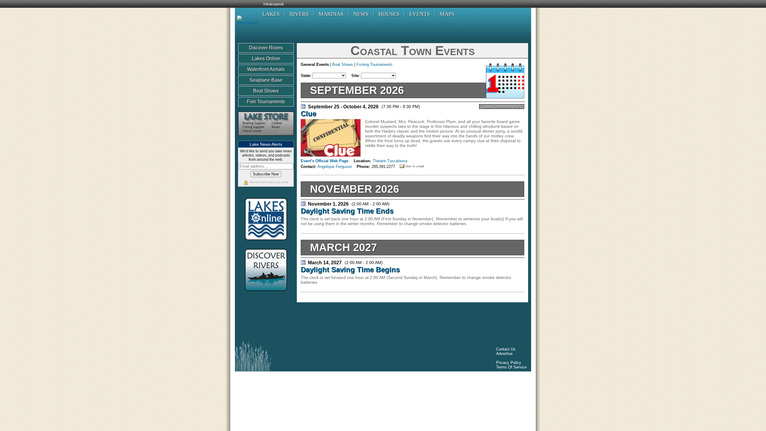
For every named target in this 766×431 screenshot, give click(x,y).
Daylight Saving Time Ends (347, 211)
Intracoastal (273, 4)
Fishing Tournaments (374, 64)
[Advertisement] (347, 322)
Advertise (504, 353)
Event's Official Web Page (324, 161)
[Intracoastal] (246, 22)
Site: (356, 75)
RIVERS (299, 14)
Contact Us (506, 349)
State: (306, 75)
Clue (308, 114)
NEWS (361, 14)
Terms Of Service (511, 367)
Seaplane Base (266, 80)
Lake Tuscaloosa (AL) (501, 106)
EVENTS (419, 14)
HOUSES (389, 14)
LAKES (271, 14)
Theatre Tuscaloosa (390, 161)
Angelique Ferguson (334, 166)
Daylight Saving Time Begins (350, 269)
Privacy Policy (508, 362)
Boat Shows (266, 90)
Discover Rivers (266, 47)
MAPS (447, 14)
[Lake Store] (266, 138)
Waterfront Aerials (266, 69)
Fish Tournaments (266, 101)
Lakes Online (266, 58)
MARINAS (331, 14)
